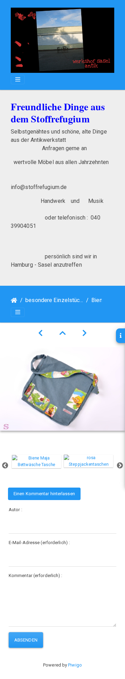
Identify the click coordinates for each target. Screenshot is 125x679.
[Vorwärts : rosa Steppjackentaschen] (84, 333)
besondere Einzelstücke (54, 300)
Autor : (15, 509)
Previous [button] (5, 465)
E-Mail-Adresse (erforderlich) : (39, 542)
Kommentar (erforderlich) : (35, 575)
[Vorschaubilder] (62, 333)
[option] (36, 461)
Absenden (26, 640)
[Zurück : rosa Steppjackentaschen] (40, 333)
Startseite (14, 300)
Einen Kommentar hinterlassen (44, 493)
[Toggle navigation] (18, 79)
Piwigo (75, 665)
